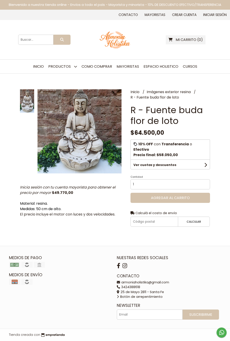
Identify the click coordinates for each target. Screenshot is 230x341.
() (189, 39)
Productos (60, 66)
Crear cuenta (184, 14)
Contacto (128, 14)
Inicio (38, 66)
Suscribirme (200, 314)
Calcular (194, 222)
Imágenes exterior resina (169, 91)
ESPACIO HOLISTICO (161, 66)
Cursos (190, 66)
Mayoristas (155, 14)
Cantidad (136, 177)
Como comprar (97, 66)
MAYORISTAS (128, 66)
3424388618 (130, 287)
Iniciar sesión (215, 14)
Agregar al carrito (170, 197)
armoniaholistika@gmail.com (144, 282)
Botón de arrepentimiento (141, 296)
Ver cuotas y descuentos (154, 165)
